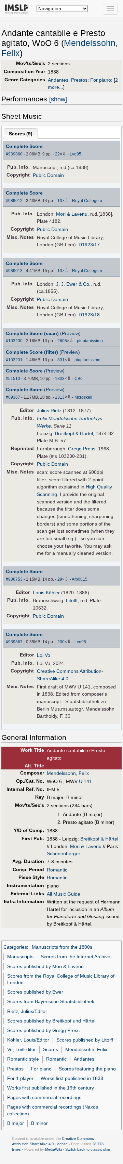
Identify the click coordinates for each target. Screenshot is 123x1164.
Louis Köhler (46, 592)
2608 (62, 340)
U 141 (85, 781)
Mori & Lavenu (71, 214)
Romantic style (23, 1059)
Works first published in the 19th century (50, 1088)
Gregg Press (81, 448)
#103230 (14, 340)
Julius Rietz (49, 410)
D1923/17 (89, 244)
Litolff (72, 600)
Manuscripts (20, 956)
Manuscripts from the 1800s (62, 947)
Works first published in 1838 (72, 1078)
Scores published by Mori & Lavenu (45, 966)
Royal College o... (88, 200)
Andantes (58, 80)
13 (59, 200)
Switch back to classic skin (87, 1149)
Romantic (57, 869)
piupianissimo (90, 340)
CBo (78, 378)
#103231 (14, 359)
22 (57, 154)
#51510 (13, 378)
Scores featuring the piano (87, 1068)
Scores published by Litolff (84, 1040)
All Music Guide (63, 894)
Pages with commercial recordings (44, 1097)
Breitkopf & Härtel (74, 433)
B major (15, 1123)
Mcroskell (83, 397)
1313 (60, 397)
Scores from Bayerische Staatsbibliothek (50, 1001)
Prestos (79, 80)
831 (61, 359)
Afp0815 (79, 579)
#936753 (14, 579)
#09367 (13, 397)
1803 (60, 378)
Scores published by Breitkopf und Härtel (51, 1021)
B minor (39, 1123)
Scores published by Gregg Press (43, 1030)
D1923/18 (89, 314)
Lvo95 (75, 154)
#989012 (14, 200)
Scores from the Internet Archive (75, 956)
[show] (58, 99)
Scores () (20, 133)
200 (61, 641)
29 (59, 579)
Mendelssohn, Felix (68, 773)
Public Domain (48, 175)
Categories (15, 947)
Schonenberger (63, 853)
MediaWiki (53, 1149)
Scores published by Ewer (35, 992)
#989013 (14, 270)
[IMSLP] (18, 8)
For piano (100, 80)
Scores (50, 1049)
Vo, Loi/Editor (21, 1049)
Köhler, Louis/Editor (28, 1040)
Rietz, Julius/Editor (27, 1011)
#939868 (14, 154)
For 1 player (20, 1078)
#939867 (14, 641)
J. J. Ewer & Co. (73, 284)
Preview (70, 333)
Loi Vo (43, 655)
